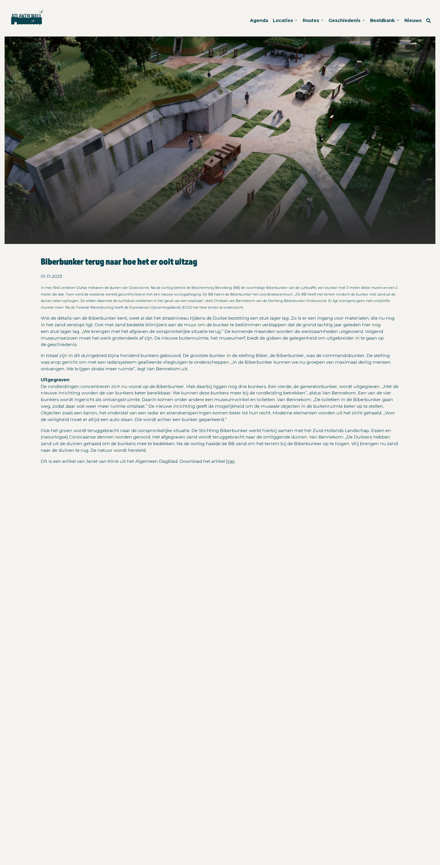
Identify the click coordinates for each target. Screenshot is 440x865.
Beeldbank (383, 20)
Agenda (259, 20)
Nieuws (413, 20)
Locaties (283, 20)
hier (230, 461)
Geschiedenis (345, 20)
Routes (311, 20)
